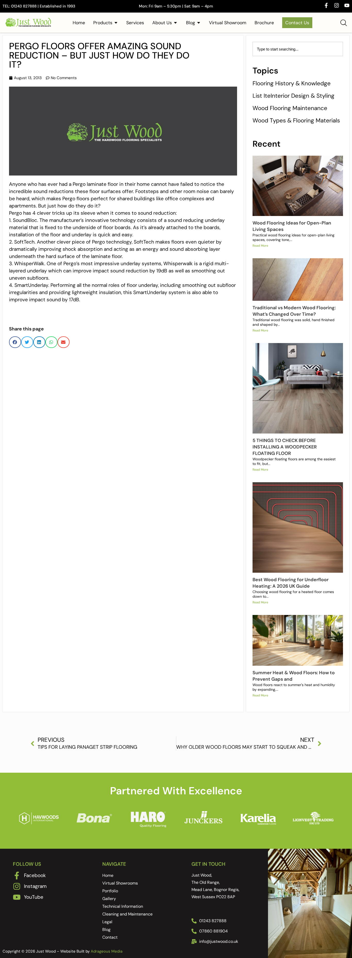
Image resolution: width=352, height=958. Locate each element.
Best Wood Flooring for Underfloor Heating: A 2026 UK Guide (291, 583)
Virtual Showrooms (120, 883)
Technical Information (122, 906)
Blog (106, 929)
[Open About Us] (175, 22)
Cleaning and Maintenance (127, 914)
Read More (260, 246)
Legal (107, 921)
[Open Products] (116, 22)
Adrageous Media (106, 951)
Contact (110, 937)
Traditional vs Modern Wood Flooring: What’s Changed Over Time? (294, 311)
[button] (15, 342)
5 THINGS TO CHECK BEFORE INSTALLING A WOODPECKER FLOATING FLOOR (285, 446)
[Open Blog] (198, 22)
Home (107, 875)
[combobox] (298, 49)
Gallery (109, 898)
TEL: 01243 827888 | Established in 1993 (39, 6)
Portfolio (110, 891)
